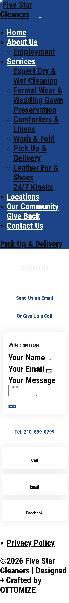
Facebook (34, 512)
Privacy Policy (31, 543)
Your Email (27, 369)
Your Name (27, 357)
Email (34, 486)
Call (34, 460)
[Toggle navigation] (40, 17)
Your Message (32, 380)
